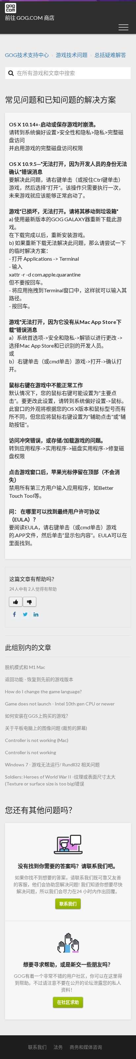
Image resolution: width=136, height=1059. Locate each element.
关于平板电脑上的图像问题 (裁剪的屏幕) (46, 728)
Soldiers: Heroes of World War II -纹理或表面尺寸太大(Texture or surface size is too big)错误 (60, 780)
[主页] (10, 8)
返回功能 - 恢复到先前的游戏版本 (39, 679)
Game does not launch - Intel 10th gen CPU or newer (60, 703)
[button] (123, 27)
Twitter (25, 614)
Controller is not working (30, 752)
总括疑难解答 (110, 55)
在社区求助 (68, 1002)
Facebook (14, 614)
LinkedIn (36, 614)
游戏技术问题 (71, 55)
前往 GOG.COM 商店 (29, 17)
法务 (58, 1047)
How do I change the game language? (43, 691)
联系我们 (68, 903)
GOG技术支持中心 (27, 55)
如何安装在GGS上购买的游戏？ (37, 716)
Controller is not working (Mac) (36, 740)
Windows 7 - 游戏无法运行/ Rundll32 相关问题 (52, 764)
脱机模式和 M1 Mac (25, 667)
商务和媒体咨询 (86, 1047)
